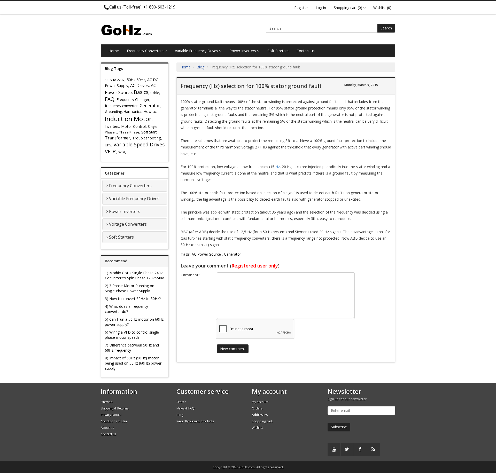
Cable (154, 92)
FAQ (109, 99)
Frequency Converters (146, 50)
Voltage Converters (128, 224)
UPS (108, 145)
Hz (277, 166)
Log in (321, 7)
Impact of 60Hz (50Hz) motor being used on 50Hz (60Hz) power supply (133, 363)
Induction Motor (128, 118)
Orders (257, 408)
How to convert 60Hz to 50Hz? (135, 298)
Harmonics (132, 111)
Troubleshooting (146, 138)
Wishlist (257, 427)
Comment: (190, 274)
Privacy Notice (111, 415)
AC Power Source (206, 254)
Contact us (306, 50)
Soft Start (149, 132)
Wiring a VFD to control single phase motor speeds (132, 335)
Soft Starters (278, 50)
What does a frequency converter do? (126, 309)
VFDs (110, 151)
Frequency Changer (133, 99)
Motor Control (133, 126)
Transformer (117, 138)
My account (260, 402)
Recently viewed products (195, 421)
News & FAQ (185, 408)
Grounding (113, 111)
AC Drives (139, 85)
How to (149, 111)
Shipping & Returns (114, 408)
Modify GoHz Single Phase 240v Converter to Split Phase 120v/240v (134, 275)
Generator (150, 105)
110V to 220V (115, 79)
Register (301, 7)
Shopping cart (262, 421)
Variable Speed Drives (139, 144)
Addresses (260, 415)
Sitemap (107, 402)
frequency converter (121, 105)
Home (114, 50)
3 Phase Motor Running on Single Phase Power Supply (129, 288)
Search (386, 28)
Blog (200, 67)
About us (107, 427)
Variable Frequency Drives (197, 50)
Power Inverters (243, 50)
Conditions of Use (114, 421)
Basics (141, 92)
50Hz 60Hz (136, 79)
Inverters (112, 126)
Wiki (121, 151)
